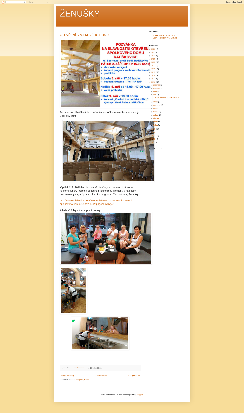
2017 (153, 79)
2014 (153, 132)
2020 (153, 69)
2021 (153, 66)
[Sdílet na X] (95, 368)
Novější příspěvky (67, 376)
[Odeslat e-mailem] (89, 368)
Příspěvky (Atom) (82, 380)
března (156, 118)
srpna (155, 102)
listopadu (157, 88)
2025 (153, 52)
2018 (153, 75)
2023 (153, 59)
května (156, 112)
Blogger (140, 395)
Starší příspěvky (134, 376)
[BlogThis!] (92, 368)
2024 (153, 56)
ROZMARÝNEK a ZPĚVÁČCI (163, 36)
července (157, 105)
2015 (153, 129)
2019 (153, 72)
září (155, 95)
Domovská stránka (101, 376)
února (155, 122)
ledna (155, 125)
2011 (153, 142)
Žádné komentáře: (78, 368)
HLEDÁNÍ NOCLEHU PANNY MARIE (164, 38)
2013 (153, 136)
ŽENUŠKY (80, 13)
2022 (153, 62)
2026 (153, 49)
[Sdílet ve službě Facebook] (97, 368)
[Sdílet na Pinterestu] (100, 368)
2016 (153, 82)
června (156, 108)
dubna (156, 115)
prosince (156, 85)
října (155, 92)
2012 (153, 139)
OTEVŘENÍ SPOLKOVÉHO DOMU (84, 35)
